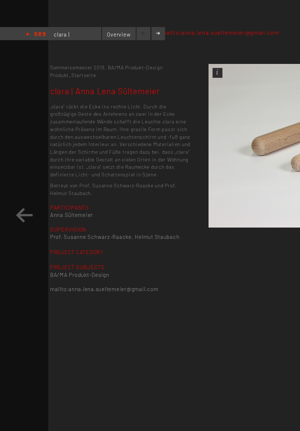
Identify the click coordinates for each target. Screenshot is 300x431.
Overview (119, 34)
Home (36, 34)
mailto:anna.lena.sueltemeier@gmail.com (220, 32)
